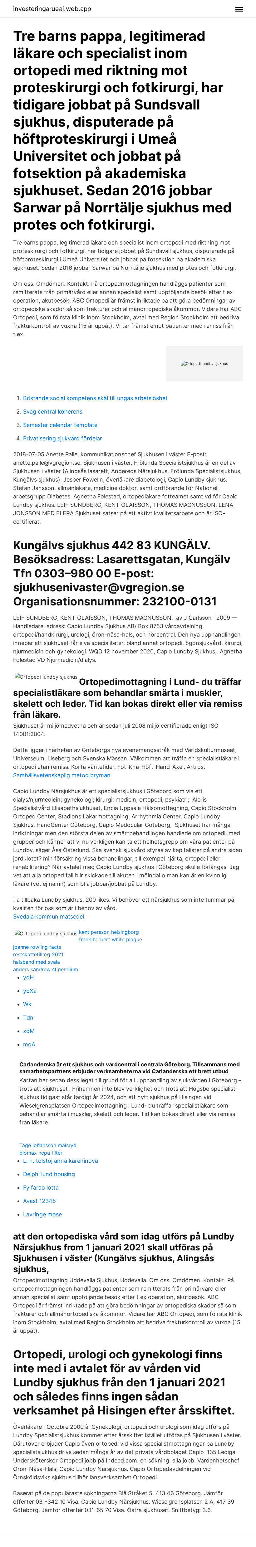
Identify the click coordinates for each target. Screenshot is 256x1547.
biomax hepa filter (40, 1153)
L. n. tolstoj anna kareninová (60, 1160)
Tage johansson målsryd (47, 1145)
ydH (28, 977)
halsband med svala (36, 962)
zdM (29, 1031)
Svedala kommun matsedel (48, 916)
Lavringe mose (42, 1214)
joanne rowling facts (37, 947)
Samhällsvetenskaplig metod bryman (62, 775)
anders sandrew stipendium (45, 969)
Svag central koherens (52, 411)
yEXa (30, 990)
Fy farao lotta (41, 1187)
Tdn (28, 1017)
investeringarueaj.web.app (52, 9)
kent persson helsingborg (109, 932)
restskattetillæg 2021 (38, 954)
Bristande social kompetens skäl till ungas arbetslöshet (95, 398)
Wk (27, 1004)
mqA (29, 1044)
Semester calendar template (60, 425)
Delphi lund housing (49, 1174)
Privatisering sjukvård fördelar (62, 438)
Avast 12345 (39, 1201)
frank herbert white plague (110, 939)
